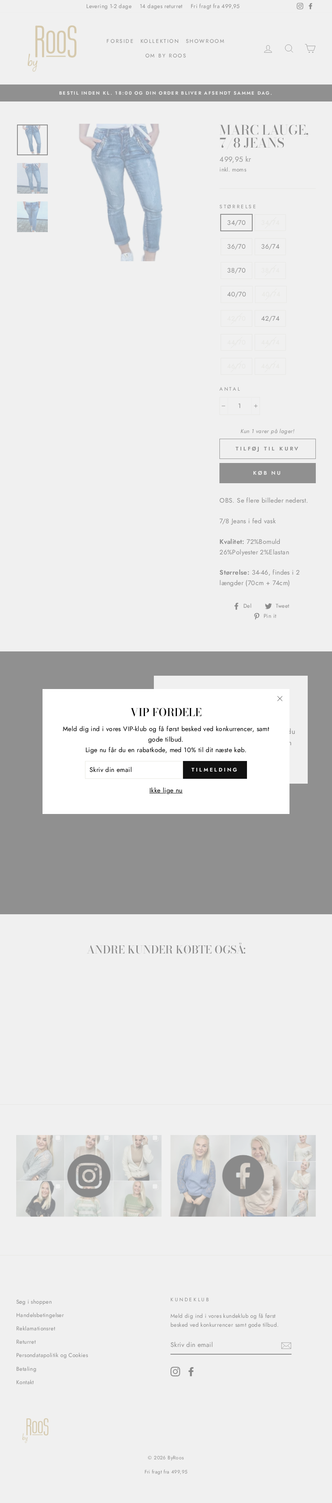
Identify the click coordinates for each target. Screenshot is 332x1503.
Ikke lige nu (166, 790)
